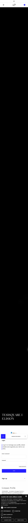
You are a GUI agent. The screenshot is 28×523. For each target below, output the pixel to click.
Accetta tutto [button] (7, 520)
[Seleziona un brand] (14, 5)
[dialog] (14, 508)
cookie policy (13, 502)
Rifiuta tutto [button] (21, 520)
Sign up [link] (4, 478)
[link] (24, 5)
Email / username (5, 453)
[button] (14, 517)
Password (4, 460)
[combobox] (26, 496)
